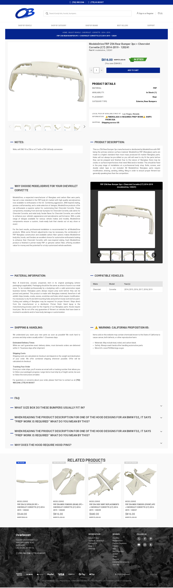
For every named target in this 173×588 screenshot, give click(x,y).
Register (150, 13)
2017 (141, 289)
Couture (116, 559)
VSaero (116, 546)
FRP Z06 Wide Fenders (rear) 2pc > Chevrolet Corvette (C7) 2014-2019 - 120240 (68, 507)
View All (116, 565)
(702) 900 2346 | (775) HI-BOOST (31, 553)
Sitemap (91, 549)
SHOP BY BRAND (91, 25)
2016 (136, 289)
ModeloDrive (96, 43)
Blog (90, 546)
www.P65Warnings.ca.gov (113, 348)
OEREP (115, 554)
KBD (114, 549)
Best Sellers (122, 25)
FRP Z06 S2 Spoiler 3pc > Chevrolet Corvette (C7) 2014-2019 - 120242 (31, 507)
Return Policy (93, 538)
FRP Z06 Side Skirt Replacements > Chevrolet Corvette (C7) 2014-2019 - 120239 (104, 507)
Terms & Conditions (96, 541)
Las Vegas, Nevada (130, 114)
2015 (131, 289)
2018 (146, 289)
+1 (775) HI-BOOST (99, 581)
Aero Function (118, 551)
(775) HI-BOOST (97, 2)
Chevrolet (97, 289)
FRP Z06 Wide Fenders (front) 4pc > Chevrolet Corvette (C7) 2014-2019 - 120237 (140, 507)
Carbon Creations (120, 543)
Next (84, 127)
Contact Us (92, 543)
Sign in (141, 13)
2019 (150, 289)
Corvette (112, 289)
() (161, 13)
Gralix (115, 557)
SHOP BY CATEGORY (58, 25)
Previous (10, 127)
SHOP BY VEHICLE (25, 25)
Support (151, 25)
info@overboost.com (50, 581)
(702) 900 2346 (78, 2)
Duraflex (116, 538)
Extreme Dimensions (121, 562)
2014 (126, 289)
